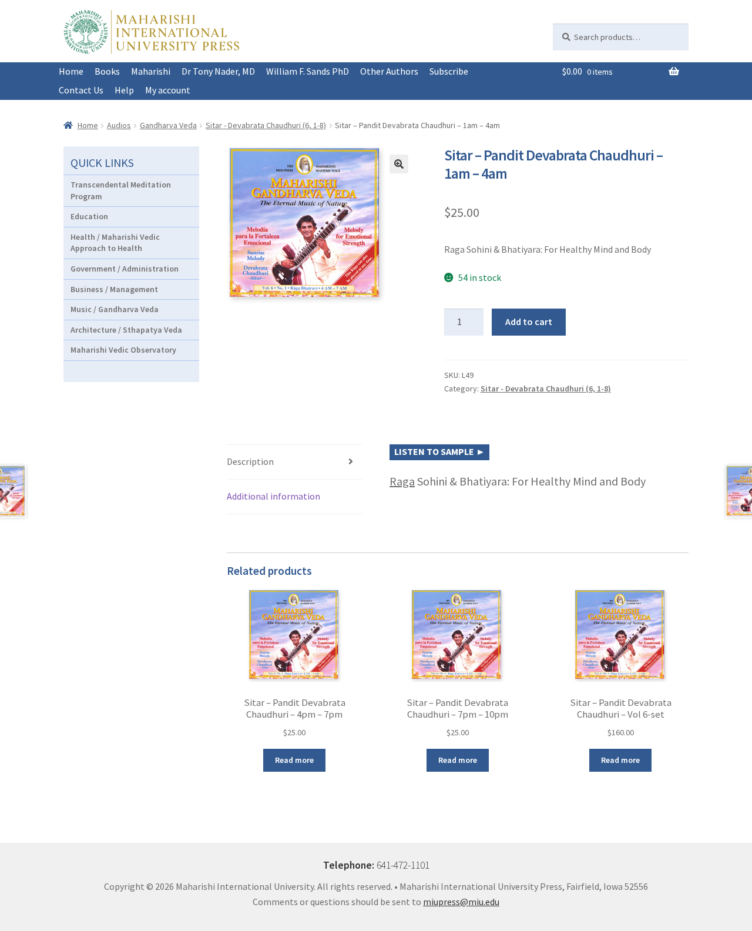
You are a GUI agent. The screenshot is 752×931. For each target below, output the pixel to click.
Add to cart (528, 321)
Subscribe (448, 71)
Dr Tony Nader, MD (218, 71)
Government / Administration (124, 268)
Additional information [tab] (273, 496)
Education (89, 216)
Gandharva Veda (168, 125)
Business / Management (114, 289)
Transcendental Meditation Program (120, 190)
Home (71, 71)
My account (167, 90)
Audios (119, 125)
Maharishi (150, 71)
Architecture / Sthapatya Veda (126, 329)
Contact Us (81, 90)
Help (124, 90)
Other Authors (389, 71)
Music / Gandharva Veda (114, 309)
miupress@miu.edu (461, 901)
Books (107, 71)
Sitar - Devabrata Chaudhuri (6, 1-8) (266, 125)
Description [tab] (250, 461)
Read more (294, 760)
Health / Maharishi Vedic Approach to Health (115, 243)
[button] (399, 164)
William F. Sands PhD (307, 71)
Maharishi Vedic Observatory (123, 349)
